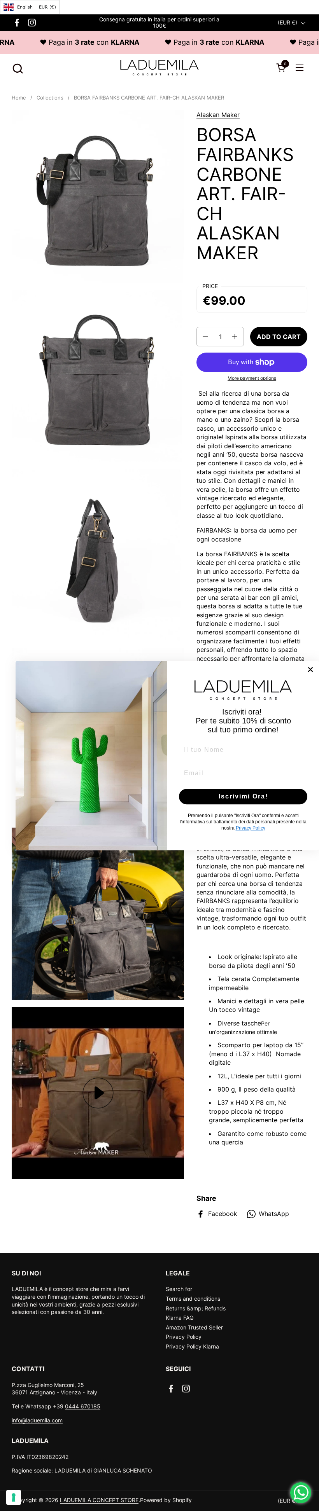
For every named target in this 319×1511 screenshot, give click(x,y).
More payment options (252, 378)
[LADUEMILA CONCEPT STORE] (159, 67)
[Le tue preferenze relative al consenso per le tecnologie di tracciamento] (13, 1497)
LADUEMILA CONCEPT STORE (99, 1500)
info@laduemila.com (37, 1420)
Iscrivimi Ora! (243, 796)
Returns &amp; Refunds (196, 1308)
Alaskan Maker (218, 115)
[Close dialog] (310, 669)
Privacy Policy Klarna (192, 1346)
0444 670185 (82, 1406)
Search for (179, 1289)
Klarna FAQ (180, 1317)
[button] (16, 67)
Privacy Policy (184, 1336)
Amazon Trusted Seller (194, 1327)
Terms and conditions (193, 1298)
